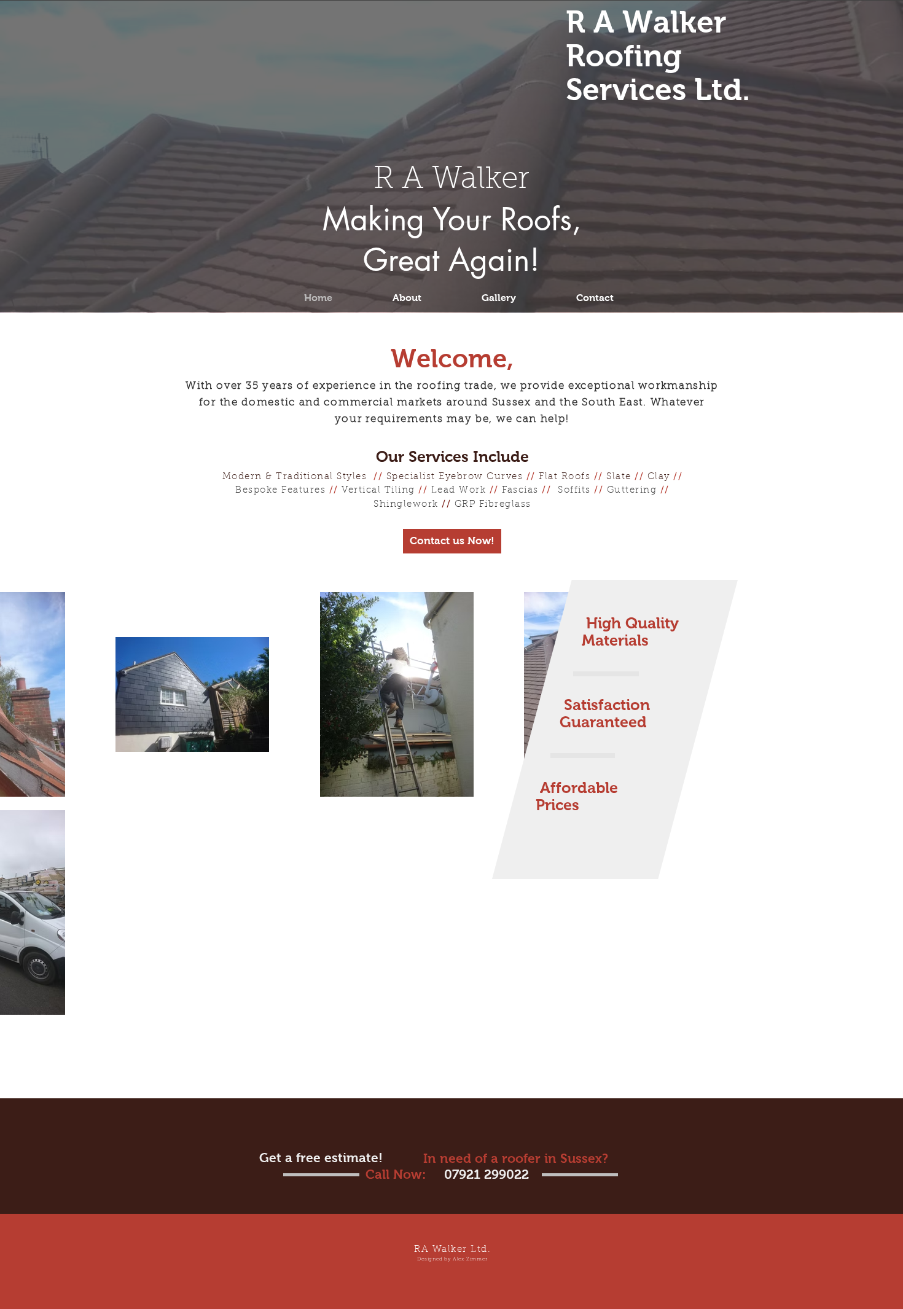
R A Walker (451, 180)
